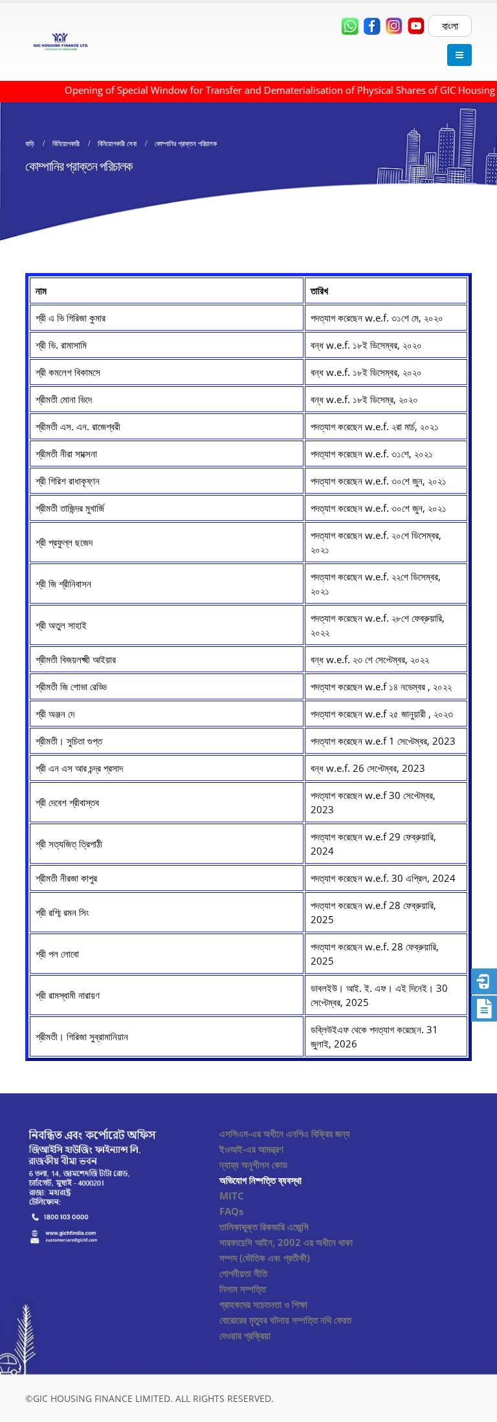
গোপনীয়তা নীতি (243, 1273)
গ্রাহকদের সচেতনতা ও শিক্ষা (263, 1304)
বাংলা (450, 26)
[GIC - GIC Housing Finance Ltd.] (60, 42)
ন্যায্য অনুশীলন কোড (253, 1164)
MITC (231, 1195)
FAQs (231, 1211)
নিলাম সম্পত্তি (242, 1288)
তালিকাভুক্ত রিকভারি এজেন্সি (264, 1226)
